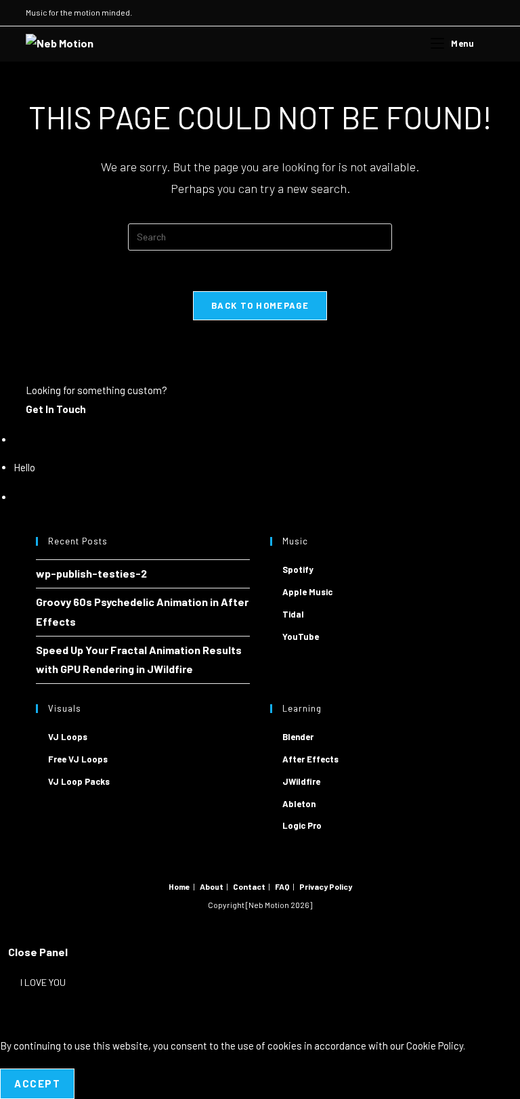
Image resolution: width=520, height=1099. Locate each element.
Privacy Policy (325, 886)
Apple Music (307, 591)
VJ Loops (67, 736)
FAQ (282, 886)
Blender (297, 736)
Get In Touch (56, 409)
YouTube (300, 636)
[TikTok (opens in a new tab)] (488, 13)
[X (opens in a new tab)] (428, 13)
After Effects (310, 759)
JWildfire (301, 781)
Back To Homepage (260, 305)
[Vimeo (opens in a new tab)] (475, 13)
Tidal (293, 614)
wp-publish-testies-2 (91, 573)
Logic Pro (302, 825)
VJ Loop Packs (79, 781)
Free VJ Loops (78, 759)
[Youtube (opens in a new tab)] (459, 13)
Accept (37, 1083)
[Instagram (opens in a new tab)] (444, 13)
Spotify (297, 569)
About (211, 886)
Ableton (299, 803)
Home (179, 886)
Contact (249, 886)
